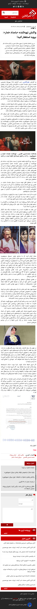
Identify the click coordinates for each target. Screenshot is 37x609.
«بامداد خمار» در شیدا (28, 468)
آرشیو (9, 3)
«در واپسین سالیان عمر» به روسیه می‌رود (24, 556)
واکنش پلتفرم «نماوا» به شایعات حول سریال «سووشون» (18, 477)
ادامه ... (4, 533)
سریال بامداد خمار (16, 457)
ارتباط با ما (25, 3)
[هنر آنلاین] (29, 14)
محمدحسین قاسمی (29, 457)
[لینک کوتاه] (35, 28)
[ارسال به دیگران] (33, 28)
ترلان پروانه (13, 455)
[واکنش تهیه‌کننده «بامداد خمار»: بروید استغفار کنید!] (18, 70)
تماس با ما (31, 594)
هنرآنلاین (26, 82)
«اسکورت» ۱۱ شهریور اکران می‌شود (25, 561)
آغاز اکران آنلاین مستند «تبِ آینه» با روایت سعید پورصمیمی (18, 547)
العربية (6, 17)
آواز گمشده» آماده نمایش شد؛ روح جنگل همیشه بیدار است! (18, 552)
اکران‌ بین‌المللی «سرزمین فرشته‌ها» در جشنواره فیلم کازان (19, 543)
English (13, 17)
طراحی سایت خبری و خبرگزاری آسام (18, 604)
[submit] (7, 524)
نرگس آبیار (21, 455)
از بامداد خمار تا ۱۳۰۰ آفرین (26, 482)
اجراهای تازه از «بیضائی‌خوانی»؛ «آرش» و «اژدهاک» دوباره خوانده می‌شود (19, 570)
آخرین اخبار (26, 538)
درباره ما (19, 3)
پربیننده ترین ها (24, 530)
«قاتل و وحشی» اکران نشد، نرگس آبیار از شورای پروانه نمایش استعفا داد (18, 487)
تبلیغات (14, 3)
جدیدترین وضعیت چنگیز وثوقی (26, 585)
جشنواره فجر (23, 594)
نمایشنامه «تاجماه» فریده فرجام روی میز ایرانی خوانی (20, 576)
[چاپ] (31, 28)
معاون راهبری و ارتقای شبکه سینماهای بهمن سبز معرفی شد (19, 565)
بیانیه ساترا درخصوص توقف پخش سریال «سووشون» (19, 472)
